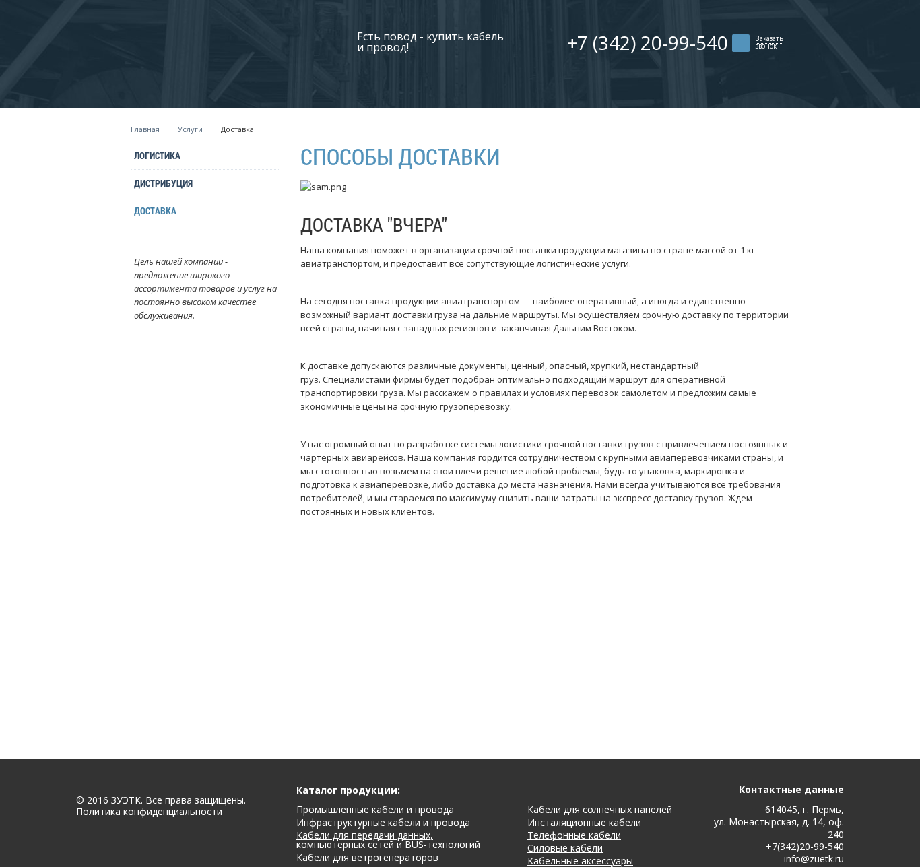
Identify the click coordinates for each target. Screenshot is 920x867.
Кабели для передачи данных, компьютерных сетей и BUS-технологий (388, 840)
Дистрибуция (163, 182)
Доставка (155, 210)
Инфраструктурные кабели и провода (383, 822)
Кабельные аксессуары (580, 860)
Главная (145, 129)
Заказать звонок (769, 42)
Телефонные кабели (574, 835)
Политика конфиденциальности (149, 812)
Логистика (157, 155)
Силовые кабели (565, 847)
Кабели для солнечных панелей (599, 809)
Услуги (190, 129)
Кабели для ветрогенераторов (367, 857)
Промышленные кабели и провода (375, 809)
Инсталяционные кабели (584, 822)
